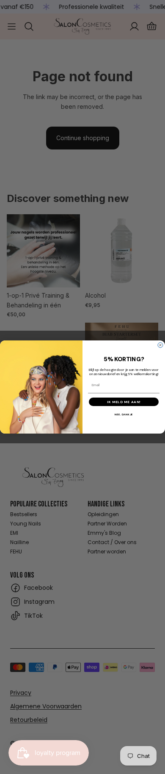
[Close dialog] (160, 345)
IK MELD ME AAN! (124, 401)
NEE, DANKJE (124, 414)
